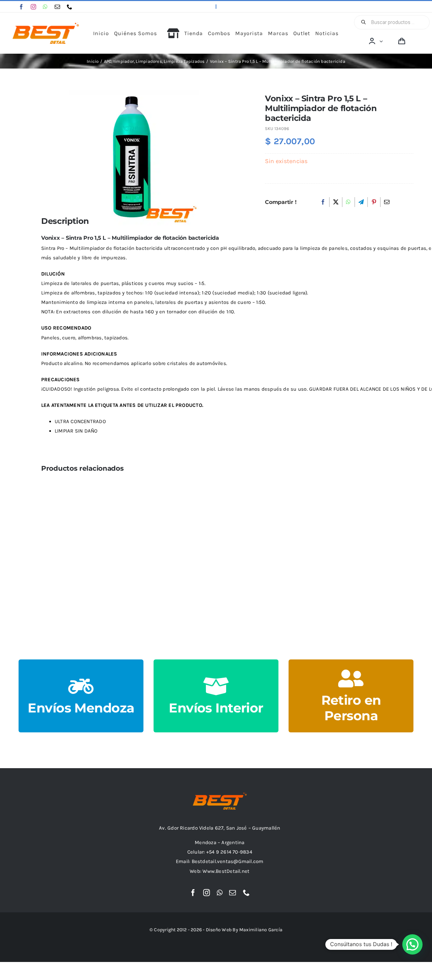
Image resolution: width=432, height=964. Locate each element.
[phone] (69, 6)
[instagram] (33, 6)
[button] (412, 944)
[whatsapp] (45, 6)
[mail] (57, 6)
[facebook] (21, 6)
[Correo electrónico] (387, 202)
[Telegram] (361, 202)
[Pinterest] (374, 202)
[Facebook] (323, 202)
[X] (336, 202)
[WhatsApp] (348, 202)
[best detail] (45, 25)
